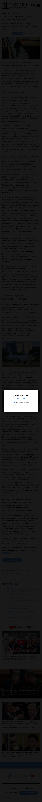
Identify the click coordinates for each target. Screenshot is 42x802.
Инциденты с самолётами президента (20, 617)
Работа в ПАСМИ (11, 793)
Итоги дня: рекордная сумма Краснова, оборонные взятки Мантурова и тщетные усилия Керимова (20, 753)
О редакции (13, 788)
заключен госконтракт (26, 105)
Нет (18, 398)
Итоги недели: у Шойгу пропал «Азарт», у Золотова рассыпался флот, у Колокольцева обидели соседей (20, 691)
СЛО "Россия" (28, 33)
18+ (33, 5)
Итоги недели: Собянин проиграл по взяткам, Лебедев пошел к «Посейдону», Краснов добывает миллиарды (20, 723)
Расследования (17, 33)
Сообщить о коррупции (12, 560)
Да (24, 398)
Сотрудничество (27, 788)
